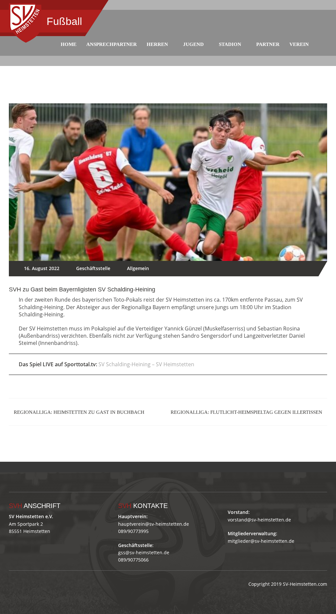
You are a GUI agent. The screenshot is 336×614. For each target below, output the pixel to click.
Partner (268, 44)
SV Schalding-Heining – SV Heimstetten (146, 364)
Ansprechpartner (111, 44)
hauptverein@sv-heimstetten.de (153, 524)
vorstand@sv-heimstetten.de (259, 520)
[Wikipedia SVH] (77, 467)
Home (68, 44)
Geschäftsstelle (93, 268)
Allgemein (138, 268)
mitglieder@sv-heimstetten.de (261, 541)
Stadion (230, 44)
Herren (157, 44)
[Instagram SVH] (49, 467)
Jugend (193, 44)
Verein (299, 44)
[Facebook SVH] (35, 467)
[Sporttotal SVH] (63, 467)
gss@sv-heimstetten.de (143, 552)
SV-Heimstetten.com (305, 584)
